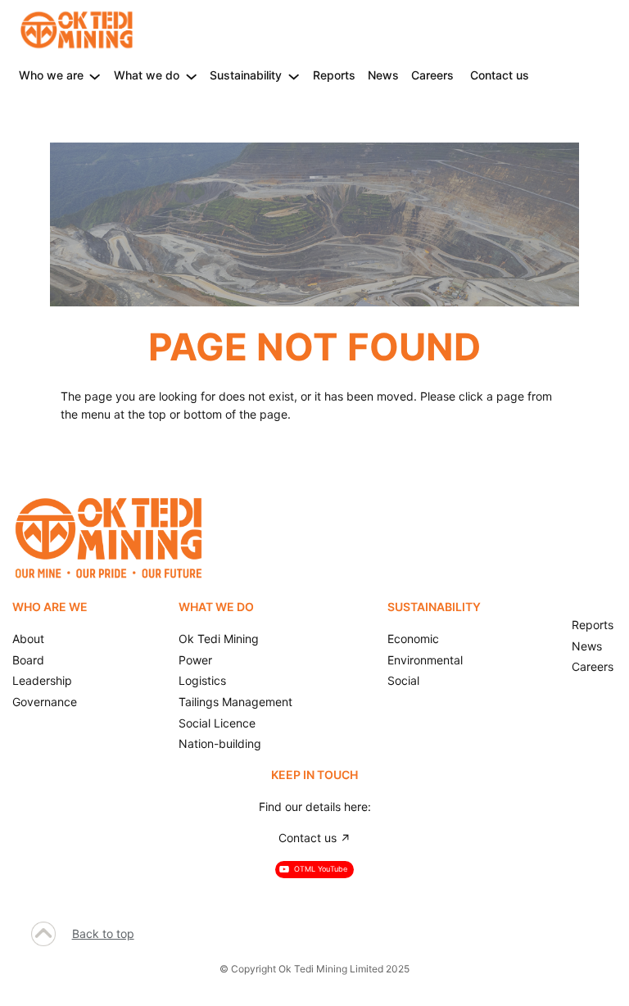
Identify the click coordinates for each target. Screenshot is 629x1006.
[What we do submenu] (191, 75)
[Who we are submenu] (94, 75)
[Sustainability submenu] (293, 75)
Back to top (103, 933)
